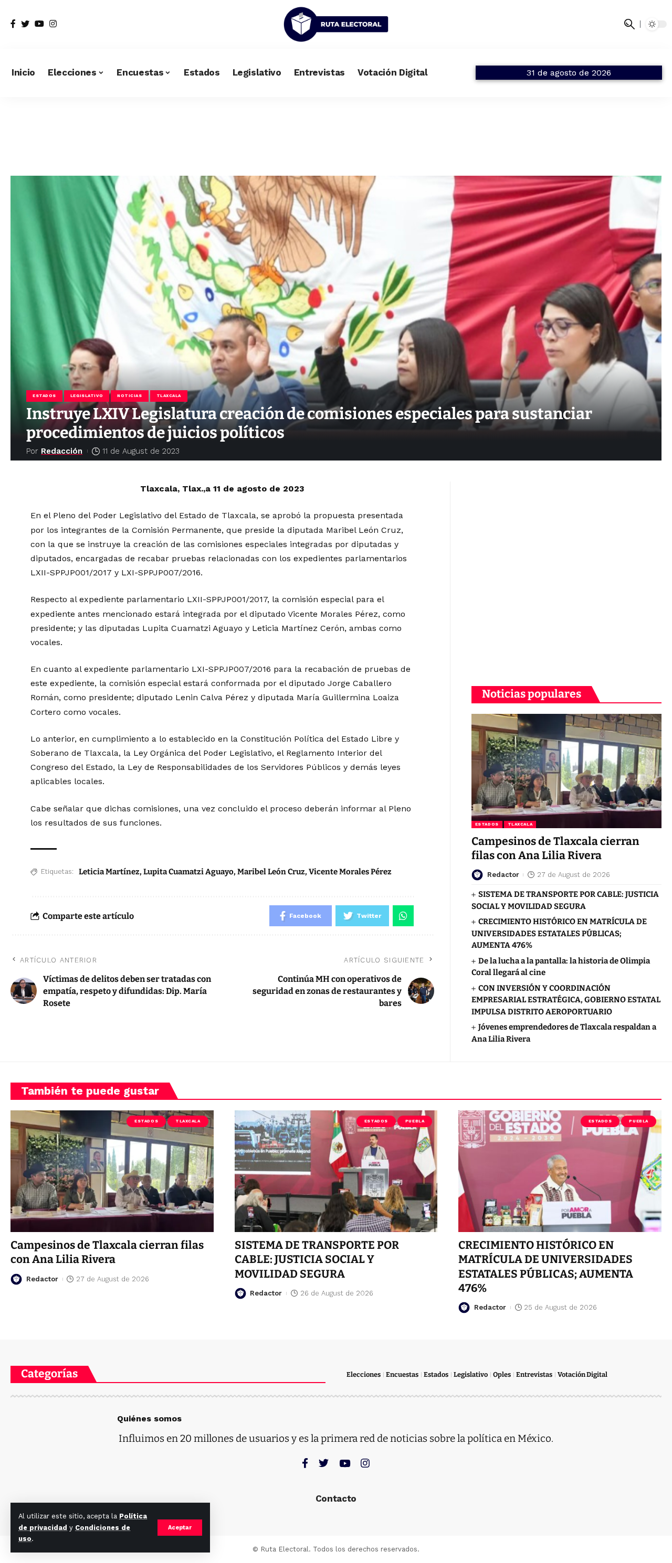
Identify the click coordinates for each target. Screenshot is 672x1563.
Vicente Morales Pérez (350, 871)
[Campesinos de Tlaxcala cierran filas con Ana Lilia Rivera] (566, 771)
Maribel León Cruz (271, 871)
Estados (44, 395)
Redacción (61, 451)
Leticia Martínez (109, 871)
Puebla (414, 1121)
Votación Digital (582, 1374)
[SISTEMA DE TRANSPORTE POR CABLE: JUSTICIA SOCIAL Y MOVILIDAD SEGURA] (336, 1171)
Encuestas (402, 1374)
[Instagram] (53, 24)
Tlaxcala (168, 395)
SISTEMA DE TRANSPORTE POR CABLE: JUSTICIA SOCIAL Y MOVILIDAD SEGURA (317, 1259)
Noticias (129, 395)
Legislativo (86, 395)
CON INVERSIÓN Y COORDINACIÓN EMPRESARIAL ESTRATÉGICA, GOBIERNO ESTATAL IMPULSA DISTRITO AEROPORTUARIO (565, 999)
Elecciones (363, 1374)
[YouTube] (39, 24)
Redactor (503, 875)
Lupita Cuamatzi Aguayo (188, 871)
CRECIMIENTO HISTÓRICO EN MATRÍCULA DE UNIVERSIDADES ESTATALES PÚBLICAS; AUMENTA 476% (559, 933)
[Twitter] (25, 24)
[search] (629, 24)
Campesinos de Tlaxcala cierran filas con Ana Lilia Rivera (555, 848)
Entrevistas (534, 1374)
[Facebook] (13, 24)
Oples (502, 1374)
